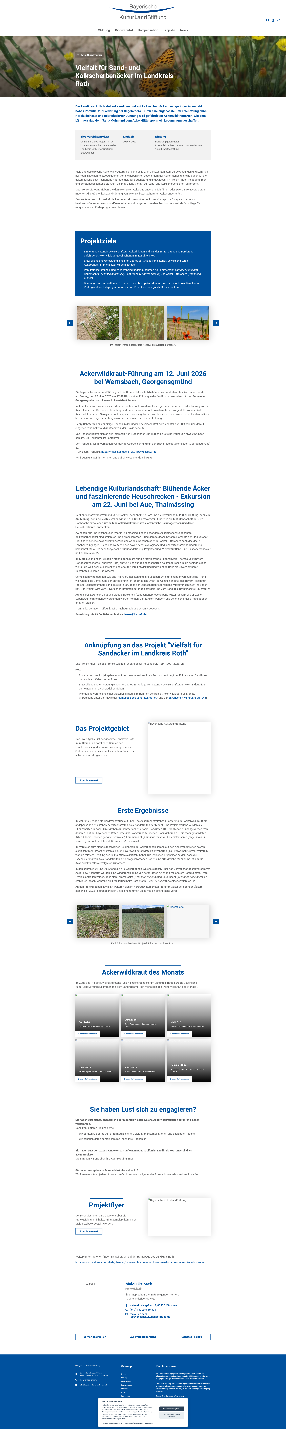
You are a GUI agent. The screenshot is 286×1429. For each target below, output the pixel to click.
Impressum (125, 1396)
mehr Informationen (88, 1034)
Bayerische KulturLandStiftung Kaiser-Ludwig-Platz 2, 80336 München (94, 1374)
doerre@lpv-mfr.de (135, 614)
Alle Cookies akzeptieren (171, 1409)
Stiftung (104, 30)
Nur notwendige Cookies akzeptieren (171, 1415)
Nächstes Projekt (191, 1336)
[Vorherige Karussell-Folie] (70, 323)
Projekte (169, 30)
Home (123, 1374)
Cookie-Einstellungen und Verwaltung (170, 1396)
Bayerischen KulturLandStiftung (187, 697)
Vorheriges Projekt (94, 1336)
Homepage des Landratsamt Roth (138, 697)
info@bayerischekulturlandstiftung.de (94, 1385)
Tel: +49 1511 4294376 (88, 1380)
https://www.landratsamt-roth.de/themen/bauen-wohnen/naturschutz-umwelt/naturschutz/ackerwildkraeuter (140, 1262)
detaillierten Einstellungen (111, 1419)
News (184, 30)
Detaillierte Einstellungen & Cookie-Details (117, 1423)
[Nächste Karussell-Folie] (216, 323)
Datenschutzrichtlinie (110, 1412)
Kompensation (148, 30)
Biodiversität (124, 30)
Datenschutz (139, 1423)
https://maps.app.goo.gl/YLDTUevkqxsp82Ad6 (128, 451)
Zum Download (89, 780)
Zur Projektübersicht (143, 1336)
